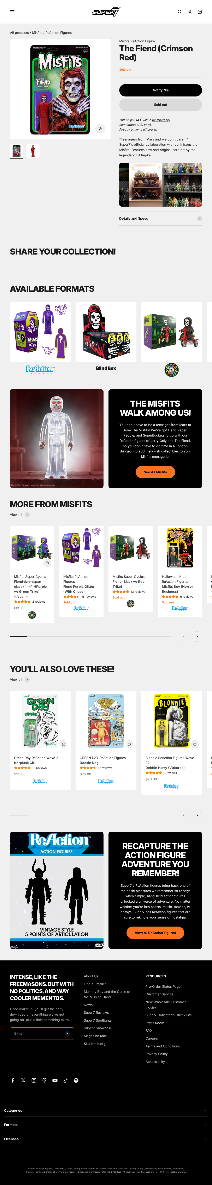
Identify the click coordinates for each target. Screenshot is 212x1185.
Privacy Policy (157, 1054)
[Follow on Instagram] (34, 1080)
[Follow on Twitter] (23, 1080)
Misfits (37, 33)
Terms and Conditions (163, 1046)
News (88, 1005)
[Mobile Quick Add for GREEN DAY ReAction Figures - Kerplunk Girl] (63, 744)
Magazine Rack (96, 1036)
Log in (151, 129)
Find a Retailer (95, 984)
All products (20, 33)
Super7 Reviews (96, 1012)
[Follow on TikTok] (65, 1080)
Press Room (155, 1023)
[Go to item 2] (33, 151)
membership (161, 120)
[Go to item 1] (16, 151)
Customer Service (159, 994)
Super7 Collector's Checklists (169, 1015)
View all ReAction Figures (155, 933)
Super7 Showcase (98, 1028)
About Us (91, 976)
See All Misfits (155, 472)
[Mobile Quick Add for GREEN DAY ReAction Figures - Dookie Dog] (129, 744)
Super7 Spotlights (97, 1020)
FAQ (149, 1030)
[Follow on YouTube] (55, 1080)
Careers (152, 1038)
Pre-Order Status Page (163, 986)
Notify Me (161, 90)
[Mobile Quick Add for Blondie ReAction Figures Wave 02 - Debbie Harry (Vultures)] (195, 744)
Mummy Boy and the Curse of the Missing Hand (107, 994)
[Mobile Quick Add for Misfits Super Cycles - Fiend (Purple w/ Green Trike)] (47, 563)
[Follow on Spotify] (76, 1080)
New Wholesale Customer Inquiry (166, 1004)
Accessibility (155, 1062)
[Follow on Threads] (44, 1080)
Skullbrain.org (95, 1044)
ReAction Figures (59, 33)
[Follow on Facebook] (13, 1080)
